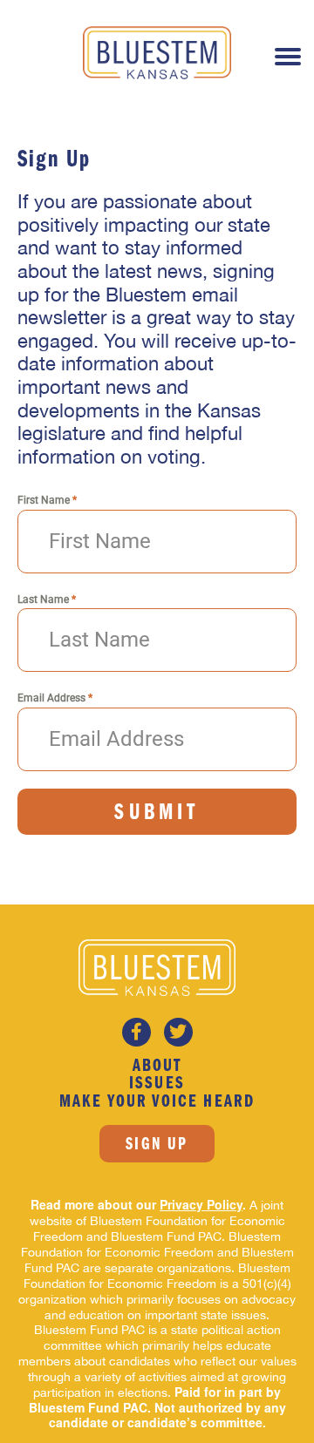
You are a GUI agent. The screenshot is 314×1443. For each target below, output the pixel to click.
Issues (156, 1084)
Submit (156, 813)
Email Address (54, 698)
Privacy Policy (201, 1204)
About (157, 1066)
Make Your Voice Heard (157, 1102)
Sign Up (157, 1145)
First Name (47, 500)
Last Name (46, 599)
